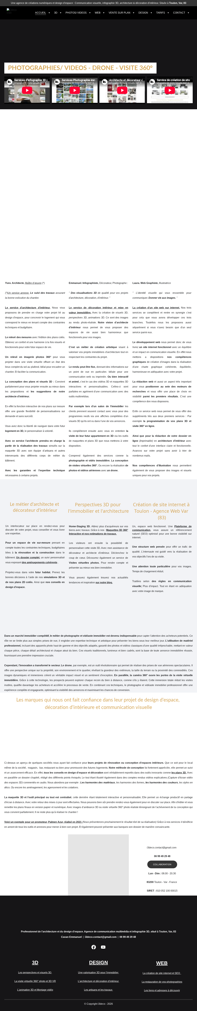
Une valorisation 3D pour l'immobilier (98, 972)
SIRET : (151, 890)
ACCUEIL (40, 12)
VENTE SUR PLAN (119, 12)
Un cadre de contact (162, 838)
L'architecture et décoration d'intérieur (98, 981)
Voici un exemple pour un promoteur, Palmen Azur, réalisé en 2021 (43, 822)
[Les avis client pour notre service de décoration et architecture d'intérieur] (35, 864)
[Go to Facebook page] (93, 947)
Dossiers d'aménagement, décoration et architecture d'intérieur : (48, 149)
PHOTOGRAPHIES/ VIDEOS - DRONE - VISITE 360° (80, 68)
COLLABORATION (162, 864)
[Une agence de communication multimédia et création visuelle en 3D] (98, 914)
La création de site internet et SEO (162, 973)
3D (35, 39)
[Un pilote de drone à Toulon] (165, 68)
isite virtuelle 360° (52, 169)
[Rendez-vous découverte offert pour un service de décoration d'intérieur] (99, 877)
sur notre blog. (104, 582)
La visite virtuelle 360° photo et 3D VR (35, 981)
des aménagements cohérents (39, 562)
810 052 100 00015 (166, 890)
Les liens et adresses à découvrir (162, 990)
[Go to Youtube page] (103, 947)
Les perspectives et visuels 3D (35, 972)
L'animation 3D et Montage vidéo (35, 989)
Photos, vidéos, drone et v (26, 169)
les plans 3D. (179, 772)
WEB (162, 39)
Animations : (17, 164)
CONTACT (179, 12)
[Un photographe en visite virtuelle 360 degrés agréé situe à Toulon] (183, 68)
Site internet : (18, 179)
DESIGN (98, 39)
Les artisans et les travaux (98, 989)
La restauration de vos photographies (162, 981)
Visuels (14, 159)
